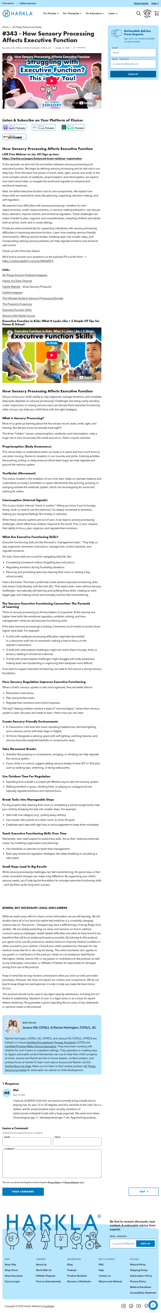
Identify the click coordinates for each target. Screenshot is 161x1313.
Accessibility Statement (143, 1292)
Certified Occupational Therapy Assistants (51, 1042)
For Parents (49, 13)
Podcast (71, 1270)
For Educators (94, 13)
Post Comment (23, 1191)
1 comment (79, 47)
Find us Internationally (48, 1281)
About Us (41, 1264)
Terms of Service (71, 1182)
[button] (153, 1305)
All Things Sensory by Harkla (27, 27)
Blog (70, 1264)
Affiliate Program (45, 1275)
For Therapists (71, 13)
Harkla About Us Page (18, 1066)
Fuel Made (49, 1306)
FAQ (101, 1264)
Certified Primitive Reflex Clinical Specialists (30, 1046)
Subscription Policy (141, 1275)
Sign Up (133, 74)
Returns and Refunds (110, 1281)
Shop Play (10, 1264)
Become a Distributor (79, 1281)
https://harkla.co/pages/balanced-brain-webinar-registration (42, 158)
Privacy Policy (54, 1182)
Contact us (105, 1275)
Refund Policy (138, 1264)
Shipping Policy (139, 1270)
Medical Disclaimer (140, 1287)
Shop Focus (11, 1270)
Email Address (118, 1236)
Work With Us (43, 1270)
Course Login (12, 1281)
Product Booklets (77, 1275)
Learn (111, 13)
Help (154, 3)
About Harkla (141, 3)
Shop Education (14, 1275)
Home (5, 27)
